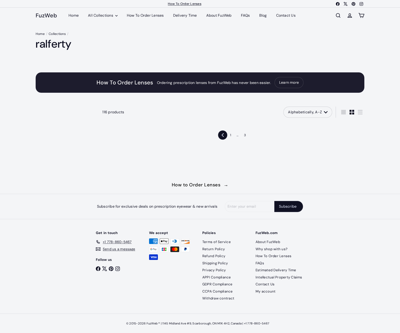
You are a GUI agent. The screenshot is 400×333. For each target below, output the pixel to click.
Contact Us (286, 15)
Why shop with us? (272, 249)
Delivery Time (185, 15)
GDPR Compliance (217, 284)
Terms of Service (216, 242)
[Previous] (222, 135)
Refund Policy (213, 256)
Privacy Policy (214, 270)
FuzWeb (46, 15)
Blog (263, 15)
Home (74, 15)
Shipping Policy (215, 263)
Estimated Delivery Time (276, 270)
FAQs (245, 15)
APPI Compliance (216, 277)
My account (265, 291)
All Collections (101, 15)
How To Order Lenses (184, 4)
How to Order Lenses (200, 185)
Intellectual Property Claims (279, 277)
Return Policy (213, 249)
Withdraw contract (218, 298)
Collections (57, 34)
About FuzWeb (219, 15)
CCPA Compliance (217, 291)
